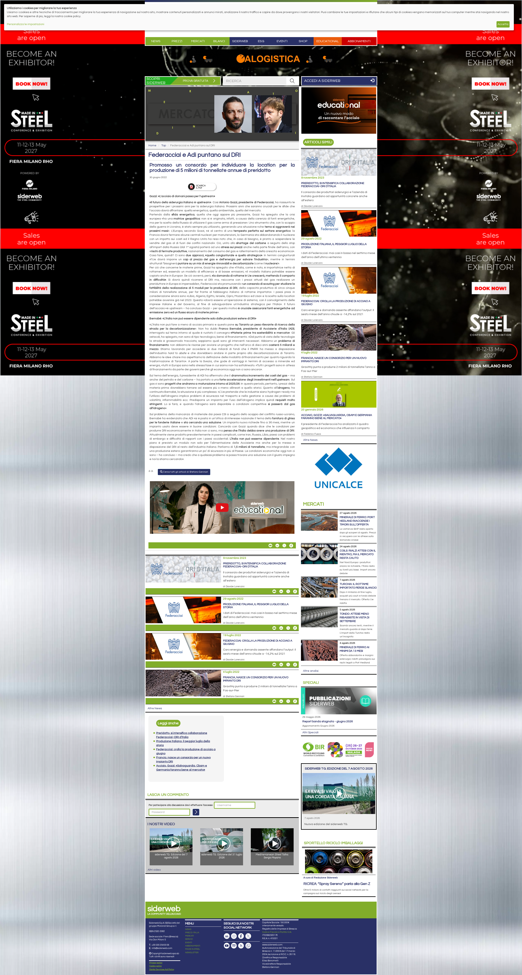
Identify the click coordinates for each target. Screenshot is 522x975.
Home (152, 145)
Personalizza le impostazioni (25, 24)
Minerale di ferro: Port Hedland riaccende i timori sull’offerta (357, 521)
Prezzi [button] (177, 41)
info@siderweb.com (162, 948)
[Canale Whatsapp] (248, 946)
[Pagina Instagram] (234, 936)
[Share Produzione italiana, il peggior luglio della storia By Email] (274, 628)
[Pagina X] (248, 936)
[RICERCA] (292, 81)
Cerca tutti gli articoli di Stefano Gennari (185, 472)
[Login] (196, 812)
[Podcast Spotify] (234, 946)
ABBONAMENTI (192, 946)
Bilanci (219, 41)
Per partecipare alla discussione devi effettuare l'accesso (181, 805)
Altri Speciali (310, 732)
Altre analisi (311, 670)
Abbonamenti (359, 41)
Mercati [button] (198, 41)
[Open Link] (261, 58)
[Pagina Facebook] (241, 936)
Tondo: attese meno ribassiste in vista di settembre (354, 617)
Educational (327, 41)
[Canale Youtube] (227, 946)
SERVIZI (189, 939)
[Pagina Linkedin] (227, 936)
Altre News (155, 708)
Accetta (503, 24)
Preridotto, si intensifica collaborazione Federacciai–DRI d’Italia (254, 565)
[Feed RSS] (241, 946)
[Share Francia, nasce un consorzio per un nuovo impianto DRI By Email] (274, 701)
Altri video (154, 869)
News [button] (155, 41)
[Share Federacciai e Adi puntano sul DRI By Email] (270, 545)
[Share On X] (284, 545)
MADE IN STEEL (192, 949)
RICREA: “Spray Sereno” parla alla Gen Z (336, 884)
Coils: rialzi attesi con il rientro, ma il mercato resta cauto (358, 554)
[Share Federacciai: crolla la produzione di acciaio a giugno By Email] (274, 664)
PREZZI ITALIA (192, 933)
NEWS (188, 929)
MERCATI (189, 936)
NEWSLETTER (191, 953)
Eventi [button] (282, 41)
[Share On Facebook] (291, 545)
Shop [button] (303, 41)
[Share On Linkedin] (277, 545)
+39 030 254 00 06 (160, 945)
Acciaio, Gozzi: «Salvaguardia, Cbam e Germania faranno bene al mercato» (336, 417)
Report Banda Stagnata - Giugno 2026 (327, 721)
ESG (261, 41)
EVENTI (188, 943)
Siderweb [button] (240, 41)
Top (163, 145)
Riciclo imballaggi (333, 843)
